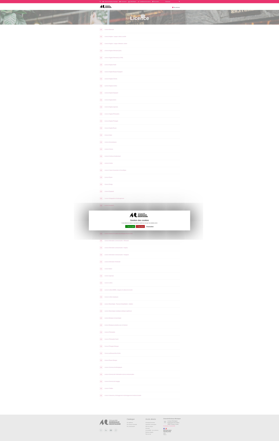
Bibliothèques (133, 1)
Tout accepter (130, 226)
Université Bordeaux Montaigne (111, 1)
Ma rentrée (156, 1)
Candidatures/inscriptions (145, 1)
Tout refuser (141, 226)
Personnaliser (150, 226)
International (123, 1)
